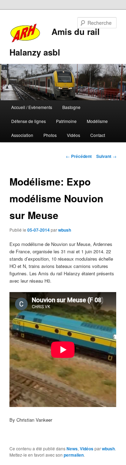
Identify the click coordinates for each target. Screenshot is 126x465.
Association (22, 135)
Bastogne (71, 107)
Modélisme (97, 121)
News (72, 448)
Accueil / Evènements (31, 107)
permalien (74, 455)
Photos (50, 135)
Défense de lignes (28, 121)
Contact (97, 135)
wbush (64, 230)
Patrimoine (66, 121)
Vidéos (73, 135)
